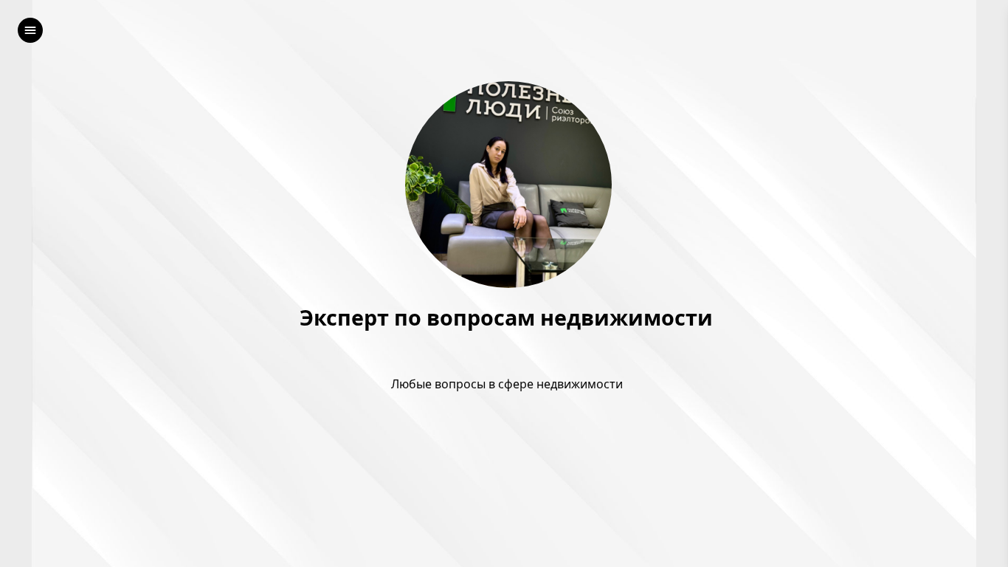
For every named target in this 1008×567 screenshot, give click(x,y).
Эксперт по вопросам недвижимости (509, 318)
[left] (30, 30)
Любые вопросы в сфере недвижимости (508, 384)
